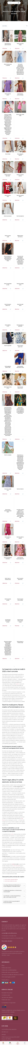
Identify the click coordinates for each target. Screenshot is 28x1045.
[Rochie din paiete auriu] (8, 481)
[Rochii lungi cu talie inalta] (20, 107)
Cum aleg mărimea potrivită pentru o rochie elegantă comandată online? (12, 885)
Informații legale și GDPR (8, 977)
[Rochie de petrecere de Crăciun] (8, 550)
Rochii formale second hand (20, 387)
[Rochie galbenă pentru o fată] (8, 359)
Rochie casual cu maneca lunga (20, 642)
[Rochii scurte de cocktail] (8, 591)
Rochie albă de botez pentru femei (20, 367)
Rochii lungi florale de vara (7, 284)
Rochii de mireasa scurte (20, 284)
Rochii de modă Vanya (20, 305)
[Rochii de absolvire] (20, 208)
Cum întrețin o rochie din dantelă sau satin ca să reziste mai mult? (12, 896)
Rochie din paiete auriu (7, 489)
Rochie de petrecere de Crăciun (8, 558)
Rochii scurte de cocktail (8, 599)
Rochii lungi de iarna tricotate (20, 599)
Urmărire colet (6, 995)
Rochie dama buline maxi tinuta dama (7, 510)
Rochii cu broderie (7, 454)
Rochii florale (7, 154)
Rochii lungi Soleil (7, 345)
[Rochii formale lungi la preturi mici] (20, 550)
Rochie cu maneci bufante (20, 175)
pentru (17, 684)
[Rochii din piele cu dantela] (20, 529)
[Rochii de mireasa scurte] (20, 276)
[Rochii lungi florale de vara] (8, 276)
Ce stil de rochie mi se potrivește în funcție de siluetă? (11, 902)
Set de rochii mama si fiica (7, 387)
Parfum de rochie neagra (20, 44)
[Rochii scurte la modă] (8, 228)
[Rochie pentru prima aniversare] (20, 86)
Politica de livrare (6, 967)
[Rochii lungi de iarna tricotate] (20, 591)
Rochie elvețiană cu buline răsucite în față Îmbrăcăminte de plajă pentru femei (8, 258)
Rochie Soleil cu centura (8, 537)
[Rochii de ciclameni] (8, 208)
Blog (3, 965)
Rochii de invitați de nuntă (11, 881)
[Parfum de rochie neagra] (20, 36)
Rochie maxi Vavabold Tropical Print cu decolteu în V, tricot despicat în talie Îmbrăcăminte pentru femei (20, 410)
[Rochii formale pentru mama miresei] (20, 612)
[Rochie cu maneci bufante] (20, 167)
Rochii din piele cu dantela (20, 537)
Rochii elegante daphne (20, 155)
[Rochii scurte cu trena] (8, 188)
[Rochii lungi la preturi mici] (20, 338)
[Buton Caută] (18, 3)
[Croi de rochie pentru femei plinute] (8, 612)
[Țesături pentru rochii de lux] (20, 228)
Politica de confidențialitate (9, 970)
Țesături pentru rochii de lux (20, 236)
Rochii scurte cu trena (8, 196)
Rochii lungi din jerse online (20, 579)
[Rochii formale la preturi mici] (8, 297)
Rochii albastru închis (8, 325)
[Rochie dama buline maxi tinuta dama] (8, 502)
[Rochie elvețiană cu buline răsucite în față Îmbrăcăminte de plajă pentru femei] (8, 249)
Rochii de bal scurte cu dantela (8, 65)
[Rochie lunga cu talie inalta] (8, 167)
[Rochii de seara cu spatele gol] (20, 317)
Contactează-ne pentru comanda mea (12, 938)
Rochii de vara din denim (20, 196)
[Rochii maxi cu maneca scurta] (8, 571)
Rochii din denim (20, 488)
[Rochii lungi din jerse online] (20, 571)
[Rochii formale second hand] (20, 379)
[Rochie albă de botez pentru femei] (20, 359)
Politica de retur (6, 999)
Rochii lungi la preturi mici (20, 346)
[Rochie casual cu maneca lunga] (20, 634)
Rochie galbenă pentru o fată (8, 367)
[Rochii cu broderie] (8, 447)
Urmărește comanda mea (9, 935)
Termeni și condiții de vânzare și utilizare (12, 974)
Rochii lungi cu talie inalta (20, 115)
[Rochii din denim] (20, 481)
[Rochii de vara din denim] (20, 188)
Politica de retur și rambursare (10, 972)
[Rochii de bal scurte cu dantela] (8, 57)
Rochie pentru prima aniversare (20, 94)
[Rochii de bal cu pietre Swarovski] (8, 36)
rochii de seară (16, 865)
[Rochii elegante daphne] (20, 146)
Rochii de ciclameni (8, 216)
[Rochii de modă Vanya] (20, 297)
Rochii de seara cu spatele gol (20, 325)
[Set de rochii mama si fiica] (8, 379)
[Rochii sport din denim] (8, 86)
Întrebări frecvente (7, 992)
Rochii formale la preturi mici (8, 305)
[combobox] (12, 3)
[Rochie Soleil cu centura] (8, 529)
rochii (12, 834)
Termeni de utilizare (7, 997)
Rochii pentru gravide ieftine (11, 879)
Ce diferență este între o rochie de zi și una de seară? (12, 891)
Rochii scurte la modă (8, 236)
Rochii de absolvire (20, 216)
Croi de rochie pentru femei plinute (7, 620)
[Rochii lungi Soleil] (8, 338)
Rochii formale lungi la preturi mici (20, 558)
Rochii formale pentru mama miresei (20, 620)
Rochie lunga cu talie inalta (8, 175)
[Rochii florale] (8, 146)
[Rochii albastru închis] (8, 317)
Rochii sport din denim (8, 94)
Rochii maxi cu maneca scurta (8, 579)
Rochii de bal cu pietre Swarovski (8, 44)
